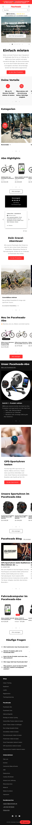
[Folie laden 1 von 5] (12, 44)
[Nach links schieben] (12, 101)
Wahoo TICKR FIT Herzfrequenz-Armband (21, 619)
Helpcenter (6, 810)
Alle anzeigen (16, 191)
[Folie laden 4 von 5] (18, 44)
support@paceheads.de (10, 803)
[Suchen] (28, 10)
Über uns (5, 759)
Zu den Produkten (16, 258)
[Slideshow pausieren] (29, 44)
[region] (16, 219)
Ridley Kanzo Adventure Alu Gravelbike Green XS (21, 343)
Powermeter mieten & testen (11, 738)
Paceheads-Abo (7, 707)
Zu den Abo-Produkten (16, 72)
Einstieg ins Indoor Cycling (10, 717)
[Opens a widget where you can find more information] (25, 822)
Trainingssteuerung (8, 697)
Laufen (5, 690)
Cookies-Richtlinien (8, 776)
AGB (4, 769)
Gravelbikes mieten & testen (11, 731)
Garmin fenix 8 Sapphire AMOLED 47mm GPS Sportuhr (21, 517)
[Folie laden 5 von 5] (20, 44)
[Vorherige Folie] (9, 44)
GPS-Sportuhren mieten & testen (12, 745)
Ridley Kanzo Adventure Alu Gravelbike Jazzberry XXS (7, 343)
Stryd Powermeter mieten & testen (12, 742)
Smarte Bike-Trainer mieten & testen (13, 721)
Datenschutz (6, 773)
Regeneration (6, 693)
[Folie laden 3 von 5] (16, 44)
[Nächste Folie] (22, 44)
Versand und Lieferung (9, 780)
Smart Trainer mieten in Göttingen (12, 724)
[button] (3, 6)
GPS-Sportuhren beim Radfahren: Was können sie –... (15, 564)
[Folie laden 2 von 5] (14, 44)
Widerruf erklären (8, 791)
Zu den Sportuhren (12, 482)
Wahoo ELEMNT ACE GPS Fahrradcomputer (21, 178)
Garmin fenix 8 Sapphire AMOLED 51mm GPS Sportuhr (7, 517)
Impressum (6, 794)
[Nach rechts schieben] (19, 101)
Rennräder (5, 144)
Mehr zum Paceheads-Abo (8, 367)
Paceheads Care (7, 710)
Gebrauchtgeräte (8, 714)
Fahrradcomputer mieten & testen (12, 735)
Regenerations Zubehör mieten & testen (14, 749)
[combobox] (16, 10)
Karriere (5, 762)
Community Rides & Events (10, 766)
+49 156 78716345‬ (8, 807)
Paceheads (13, 822)
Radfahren (6, 686)
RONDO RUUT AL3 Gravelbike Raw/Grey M (7, 178)
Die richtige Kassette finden (10, 728)
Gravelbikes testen (16, 34)
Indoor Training (7, 683)
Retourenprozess (7, 784)
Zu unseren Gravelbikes (9, 305)
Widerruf (5, 787)
